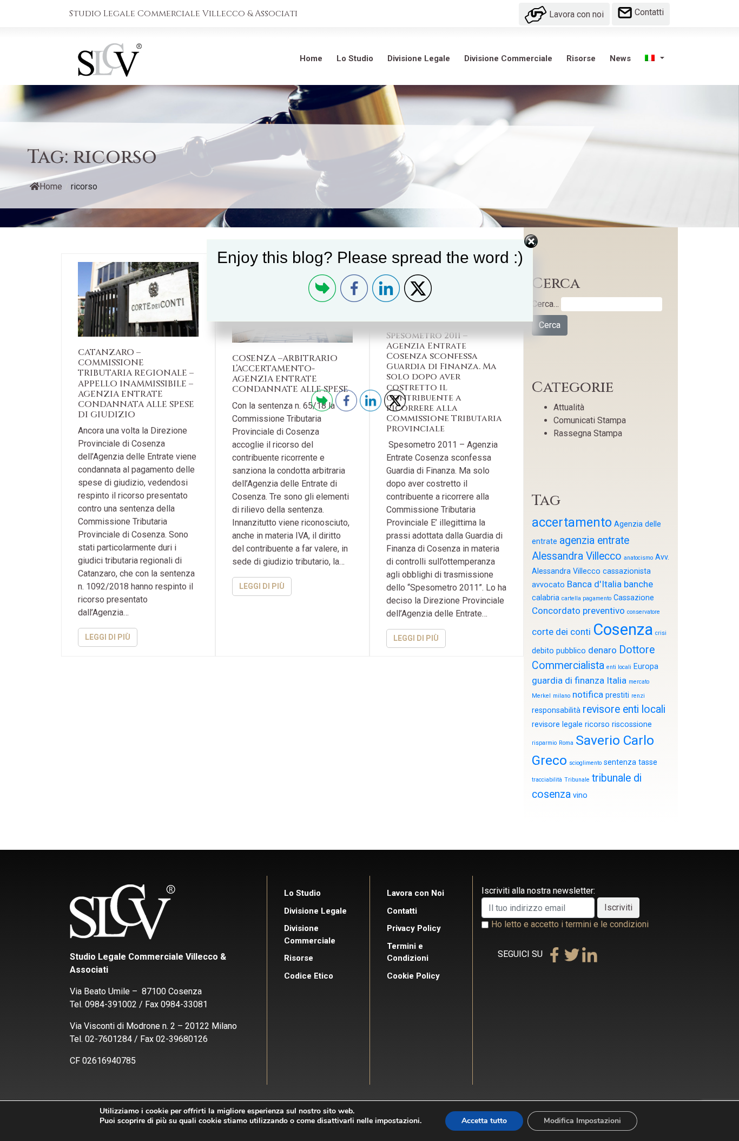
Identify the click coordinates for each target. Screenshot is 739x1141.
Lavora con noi (575, 14)
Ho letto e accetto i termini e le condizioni (570, 924)
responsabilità (556, 710)
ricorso (597, 724)
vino (580, 795)
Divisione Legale (418, 58)
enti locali (618, 667)
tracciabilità (547, 779)
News (620, 58)
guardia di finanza (568, 680)
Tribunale (577, 779)
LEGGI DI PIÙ (107, 637)
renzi (638, 695)
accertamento (572, 522)
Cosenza (623, 629)
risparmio (544, 742)
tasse (647, 762)
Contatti (648, 12)
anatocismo (638, 557)
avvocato (548, 584)
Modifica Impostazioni (582, 1121)
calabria (545, 597)
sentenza (620, 762)
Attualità (568, 407)
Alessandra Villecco (577, 556)
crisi (661, 633)
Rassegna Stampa (587, 433)
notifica (587, 694)
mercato (639, 681)
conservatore (643, 611)
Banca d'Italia (594, 584)
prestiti (617, 695)
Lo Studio (354, 58)
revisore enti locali (624, 709)
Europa (646, 666)
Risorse (581, 58)
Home (311, 58)
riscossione (632, 724)
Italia (616, 680)
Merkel (541, 695)
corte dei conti (561, 631)
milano (561, 695)
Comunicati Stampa (589, 420)
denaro (602, 650)
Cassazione (633, 597)
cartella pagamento (586, 598)
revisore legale (557, 724)
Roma (566, 742)
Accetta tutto (484, 1121)
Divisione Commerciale (508, 58)
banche (638, 584)
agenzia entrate (594, 540)
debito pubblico (559, 650)
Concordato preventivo (578, 610)
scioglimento (585, 762)
